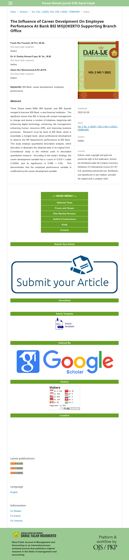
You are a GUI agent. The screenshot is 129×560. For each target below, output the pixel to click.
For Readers (16, 511)
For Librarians (16, 521)
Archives (24, 12)
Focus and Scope (64, 208)
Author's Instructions (64, 219)
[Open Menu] (10, 3)
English (14, 492)
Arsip (64, 224)
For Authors (15, 516)
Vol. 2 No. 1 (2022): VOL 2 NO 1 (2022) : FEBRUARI (56, 12)
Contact (64, 230)
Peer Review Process (64, 213)
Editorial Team (64, 202)
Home (13, 12)
